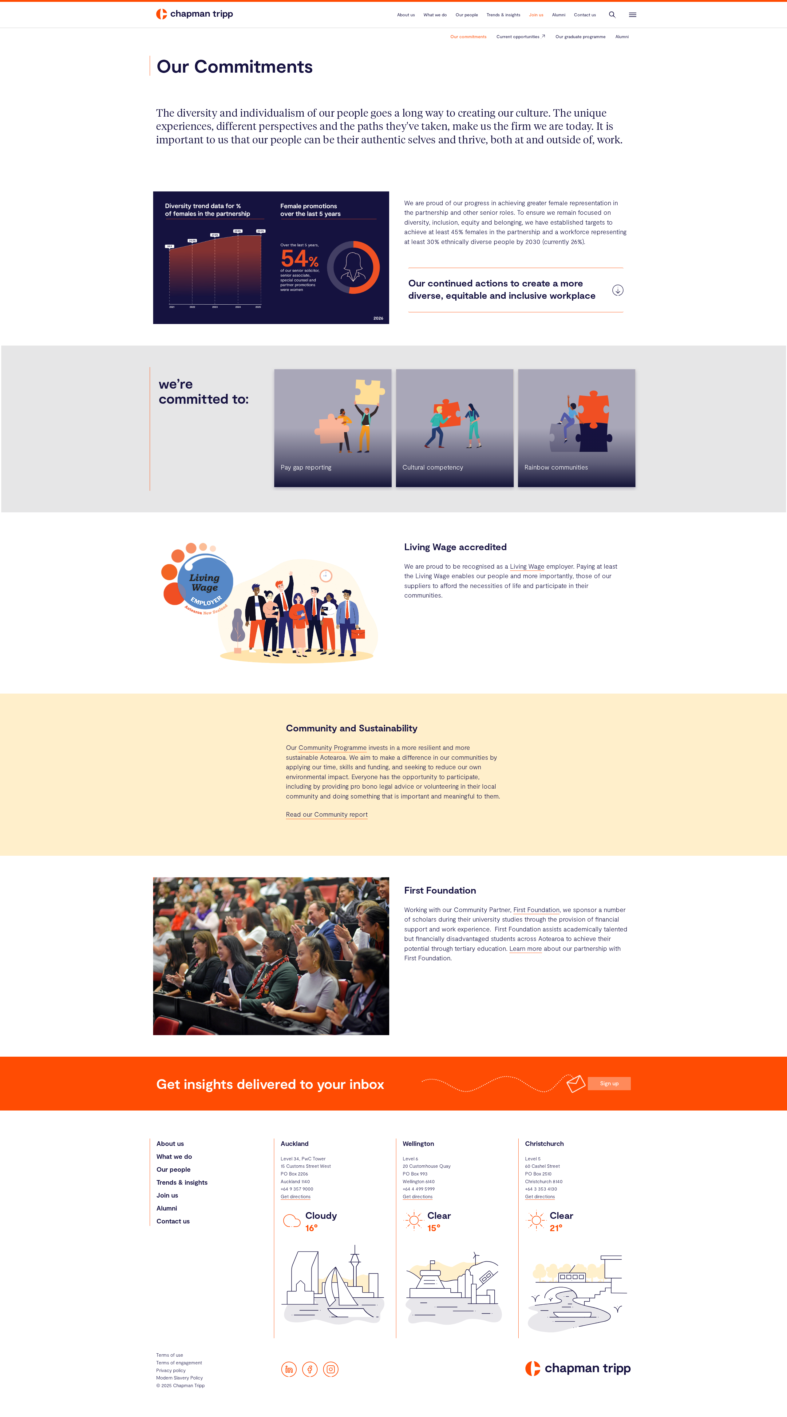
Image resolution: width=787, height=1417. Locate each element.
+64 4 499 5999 (419, 1188)
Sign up (609, 1083)
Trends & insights (182, 1182)
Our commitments (468, 36)
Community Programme (333, 747)
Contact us (173, 1221)
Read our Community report (327, 814)
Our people (173, 1169)
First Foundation (536, 909)
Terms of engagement (179, 1362)
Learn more (525, 948)
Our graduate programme (581, 36)
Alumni (622, 36)
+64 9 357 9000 (297, 1188)
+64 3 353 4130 (541, 1188)
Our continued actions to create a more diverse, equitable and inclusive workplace (502, 289)
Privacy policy (171, 1370)
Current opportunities (518, 36)
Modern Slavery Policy (179, 1377)
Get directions (295, 1196)
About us (170, 1143)
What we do (174, 1156)
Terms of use (169, 1355)
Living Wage (527, 566)
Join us (167, 1195)
